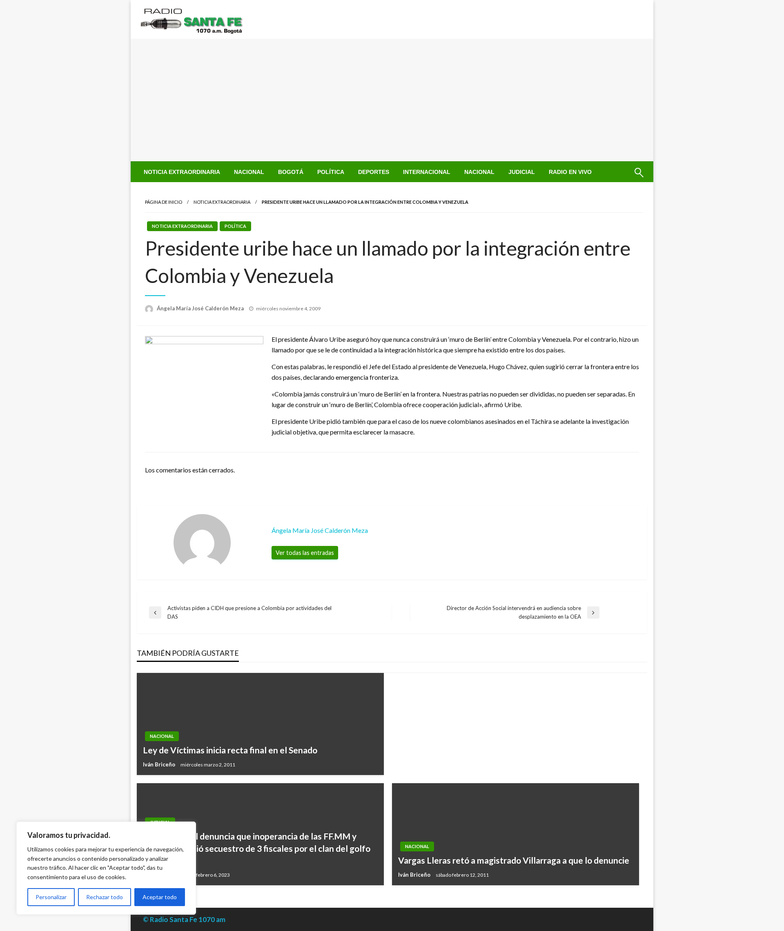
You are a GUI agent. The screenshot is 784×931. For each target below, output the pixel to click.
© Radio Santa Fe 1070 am (184, 919)
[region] (106, 868)
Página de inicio (163, 202)
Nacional (249, 172)
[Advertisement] (392, 100)
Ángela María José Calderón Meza (201, 308)
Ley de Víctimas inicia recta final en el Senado (230, 750)
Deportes (373, 172)
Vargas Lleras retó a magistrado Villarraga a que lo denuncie (513, 860)
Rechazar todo (104, 896)
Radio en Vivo (570, 172)
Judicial (521, 172)
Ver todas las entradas (305, 552)
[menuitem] (182, 172)
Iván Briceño (159, 764)
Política (330, 172)
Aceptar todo (160, 896)
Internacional (426, 172)
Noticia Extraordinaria (182, 172)
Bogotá (290, 172)
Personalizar (51, 896)
